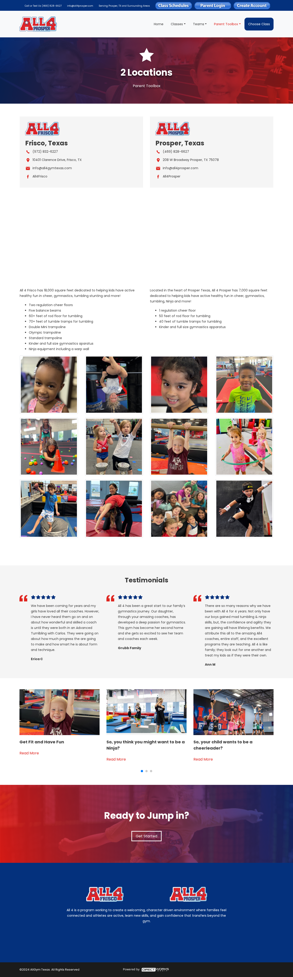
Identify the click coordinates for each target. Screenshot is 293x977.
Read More (29, 753)
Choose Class (259, 24)
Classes (177, 24)
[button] (142, 771)
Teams (198, 24)
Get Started (146, 836)
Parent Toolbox (226, 24)
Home (158, 24)
